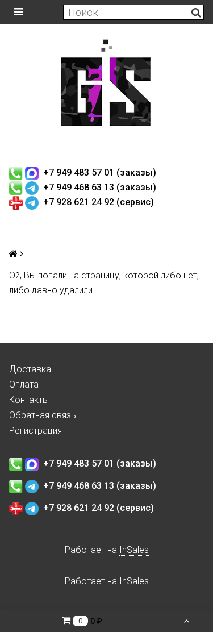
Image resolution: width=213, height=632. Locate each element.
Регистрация (35, 430)
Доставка (30, 369)
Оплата (24, 384)
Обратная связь (42, 415)
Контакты (29, 399)
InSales (134, 549)
